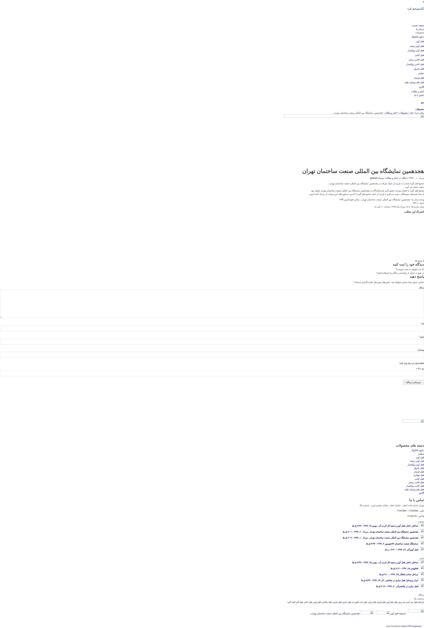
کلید (293, 601)
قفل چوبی (317, 601)
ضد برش (401, 601)
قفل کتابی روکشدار (415, 485)
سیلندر (421, 453)
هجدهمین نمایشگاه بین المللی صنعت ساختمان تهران (363, 171)
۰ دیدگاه (408, 177)
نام (422, 323)
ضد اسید (409, 601)
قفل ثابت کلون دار (359, 601)
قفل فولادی (419, 475)
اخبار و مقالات (390, 112)
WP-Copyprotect (414, 626)
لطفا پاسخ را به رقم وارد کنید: (411, 363)
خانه (412, 112)
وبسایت (421, 349)
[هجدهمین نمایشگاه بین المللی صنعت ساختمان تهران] (354, 116)
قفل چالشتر (327, 601)
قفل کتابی (419, 478)
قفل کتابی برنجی (416, 482)
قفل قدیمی (337, 601)
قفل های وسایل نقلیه (414, 489)
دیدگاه (421, 287)
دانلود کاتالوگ (417, 450)
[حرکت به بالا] (423, 626)
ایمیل (421, 336)
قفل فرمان (419, 471)
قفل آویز (420, 457)
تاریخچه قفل (419, 601)
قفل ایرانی (372, 601)
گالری (421, 492)
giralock (374, 177)
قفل (396, 601)
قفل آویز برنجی (417, 460)
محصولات (419, 109)
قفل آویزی (381, 601)
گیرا (289, 601)
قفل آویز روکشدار (416, 464)
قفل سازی (346, 601)
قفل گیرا (299, 601)
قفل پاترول (419, 467)
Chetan (404, 626)
